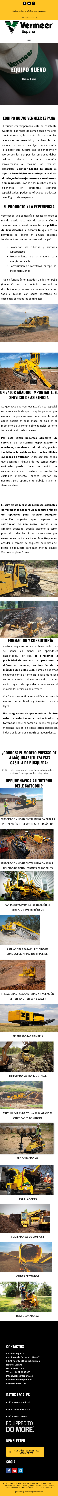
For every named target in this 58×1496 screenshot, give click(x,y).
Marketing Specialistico (34, 1491)
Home (25, 79)
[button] (29, 39)
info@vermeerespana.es (36, 11)
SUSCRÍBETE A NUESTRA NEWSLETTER (26, 1452)
